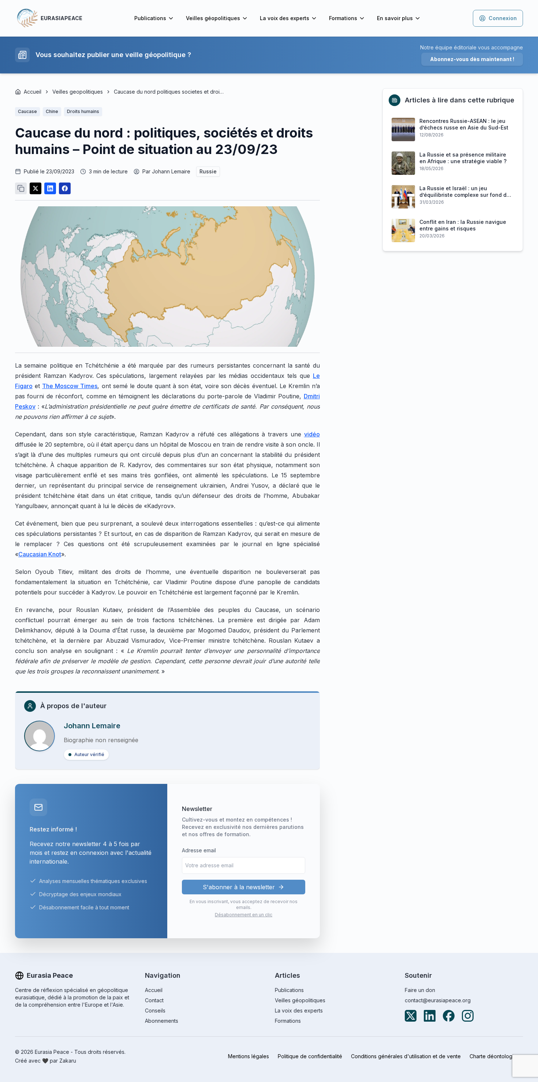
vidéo (312, 434)
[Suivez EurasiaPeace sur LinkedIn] (430, 1016)
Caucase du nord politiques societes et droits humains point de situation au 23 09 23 (169, 92)
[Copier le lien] (21, 188)
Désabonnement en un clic (243, 914)
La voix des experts (284, 18)
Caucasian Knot (39, 554)
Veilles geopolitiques (77, 92)
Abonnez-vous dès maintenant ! (472, 59)
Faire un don (420, 990)
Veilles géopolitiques (213, 18)
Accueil (32, 92)
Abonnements (161, 1021)
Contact (154, 1000)
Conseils (155, 1010)
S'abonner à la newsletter (239, 887)
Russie (208, 171)
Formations (343, 18)
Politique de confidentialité (310, 1056)
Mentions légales (248, 1056)
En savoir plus (395, 18)
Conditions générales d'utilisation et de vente (406, 1056)
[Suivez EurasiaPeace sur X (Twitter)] (410, 1016)
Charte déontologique (496, 1056)
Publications (150, 18)
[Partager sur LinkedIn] (50, 188)
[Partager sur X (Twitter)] (35, 188)
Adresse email (199, 850)
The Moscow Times (69, 386)
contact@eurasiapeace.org (438, 1000)
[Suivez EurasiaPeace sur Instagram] (468, 1016)
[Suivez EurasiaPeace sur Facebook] (449, 1016)
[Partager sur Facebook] (65, 188)
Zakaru (67, 1060)
